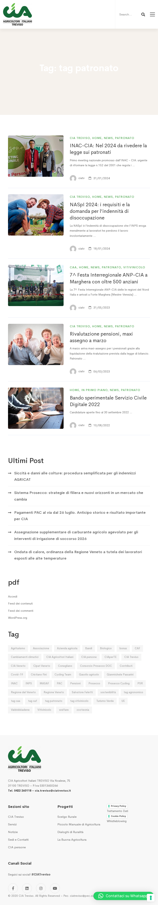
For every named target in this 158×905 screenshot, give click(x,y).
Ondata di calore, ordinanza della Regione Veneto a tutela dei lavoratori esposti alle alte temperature (78, 555)
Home (97, 138)
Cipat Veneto (41, 666)
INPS (29, 683)
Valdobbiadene (20, 710)
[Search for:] (131, 14)
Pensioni (75, 683)
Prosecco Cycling (119, 683)
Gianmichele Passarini (120, 674)
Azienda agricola (67, 648)
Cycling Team (63, 674)
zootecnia (83, 710)
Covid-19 (17, 674)
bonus (123, 648)
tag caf (32, 701)
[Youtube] (55, 888)
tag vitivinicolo (79, 701)
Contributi (126, 666)
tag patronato (53, 701)
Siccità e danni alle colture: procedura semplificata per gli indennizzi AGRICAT (75, 476)
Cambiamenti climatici (24, 657)
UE (123, 701)
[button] (123, 896)
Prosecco (94, 683)
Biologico (106, 648)
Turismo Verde (105, 701)
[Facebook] (13, 888)
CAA (73, 267)
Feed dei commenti (20, 611)
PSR (140, 683)
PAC (59, 683)
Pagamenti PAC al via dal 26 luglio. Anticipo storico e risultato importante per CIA (80, 515)
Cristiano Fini (39, 674)
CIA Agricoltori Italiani (59, 657)
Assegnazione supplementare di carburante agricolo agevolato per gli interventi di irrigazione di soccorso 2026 (76, 535)
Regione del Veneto (23, 692)
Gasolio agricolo (89, 674)
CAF (137, 648)
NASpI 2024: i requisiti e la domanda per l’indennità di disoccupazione (100, 211)
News (108, 138)
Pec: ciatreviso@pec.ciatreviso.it (84, 896)
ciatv (81, 178)
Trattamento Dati (117, 811)
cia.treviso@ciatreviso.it (53, 790)
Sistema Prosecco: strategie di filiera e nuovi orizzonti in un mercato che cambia (78, 495)
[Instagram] (41, 888)
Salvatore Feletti (82, 692)
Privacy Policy (118, 806)
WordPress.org (17, 618)
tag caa (15, 701)
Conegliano (65, 666)
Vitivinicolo (134, 267)
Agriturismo (18, 648)
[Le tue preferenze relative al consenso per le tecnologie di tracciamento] (151, 898)
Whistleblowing (117, 821)
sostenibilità (108, 692)
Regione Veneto (54, 692)
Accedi (12, 596)
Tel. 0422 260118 (19, 790)
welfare (64, 710)
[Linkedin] (27, 888)
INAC (14, 683)
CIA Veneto (18, 666)
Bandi (88, 648)
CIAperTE (110, 657)
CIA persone (89, 657)
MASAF (44, 683)
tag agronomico (133, 692)
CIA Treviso (80, 138)
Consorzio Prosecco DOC (96, 666)
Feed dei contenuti (20, 603)
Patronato (124, 138)
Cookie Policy (118, 816)
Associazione (41, 648)
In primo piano (94, 390)
